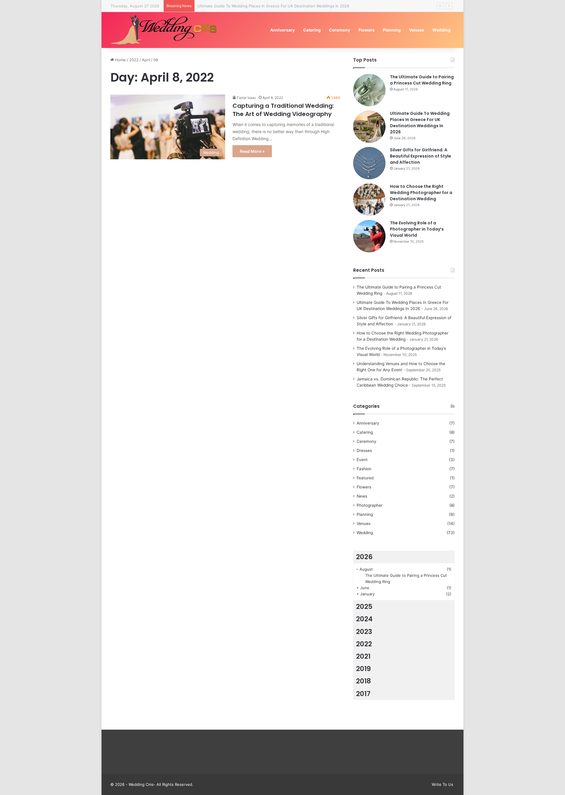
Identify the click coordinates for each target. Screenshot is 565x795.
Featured (365, 478)
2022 (134, 59)
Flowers (366, 29)
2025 (364, 606)
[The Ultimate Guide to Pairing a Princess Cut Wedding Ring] (369, 90)
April (146, 59)
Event (362, 459)
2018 (363, 681)
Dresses (364, 450)
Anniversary (282, 29)
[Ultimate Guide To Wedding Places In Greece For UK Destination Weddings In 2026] (369, 126)
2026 (364, 557)
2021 (363, 656)
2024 (364, 619)
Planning (392, 29)
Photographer (370, 505)
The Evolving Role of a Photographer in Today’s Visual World (417, 229)
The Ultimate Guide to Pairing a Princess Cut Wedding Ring (422, 80)
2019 (363, 668)
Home (120, 59)
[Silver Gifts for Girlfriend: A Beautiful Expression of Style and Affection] (369, 163)
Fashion (364, 468)
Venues (416, 29)
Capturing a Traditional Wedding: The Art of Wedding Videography (283, 110)
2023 (364, 631)
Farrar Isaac (246, 97)
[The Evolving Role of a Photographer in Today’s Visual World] (369, 236)
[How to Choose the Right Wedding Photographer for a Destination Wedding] (369, 199)
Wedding (441, 29)
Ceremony (339, 29)
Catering (312, 29)
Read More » (252, 151)
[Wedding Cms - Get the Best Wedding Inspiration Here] (166, 29)
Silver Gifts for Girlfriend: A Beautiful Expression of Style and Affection (420, 156)
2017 (363, 693)
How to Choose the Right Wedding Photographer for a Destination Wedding (421, 192)
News (362, 496)
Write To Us (442, 784)
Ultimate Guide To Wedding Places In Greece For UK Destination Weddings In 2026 (273, 6)
